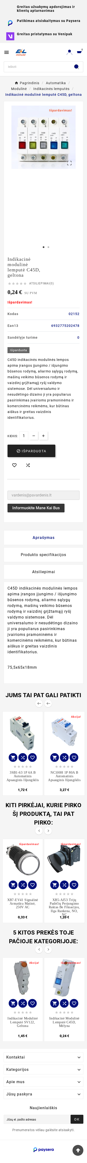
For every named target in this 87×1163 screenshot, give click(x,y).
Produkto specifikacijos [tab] (43, 554)
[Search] (76, 66)
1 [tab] (43, 247)
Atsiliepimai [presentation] (43, 572)
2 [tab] (48, 247)
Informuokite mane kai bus (36, 508)
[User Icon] (69, 52)
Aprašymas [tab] (44, 537)
